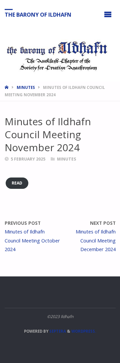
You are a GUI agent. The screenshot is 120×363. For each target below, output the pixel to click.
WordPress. (83, 331)
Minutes (26, 87)
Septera (57, 331)
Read (17, 183)
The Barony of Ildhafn (38, 14)
